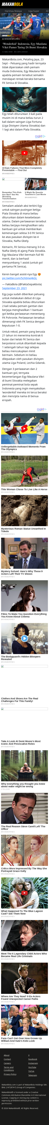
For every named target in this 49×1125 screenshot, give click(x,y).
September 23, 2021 (14, 288)
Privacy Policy (10, 1074)
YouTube (32, 1067)
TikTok (31, 1071)
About (6, 1055)
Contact (7, 1059)
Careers (7, 1063)
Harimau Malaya (13, 10)
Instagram (33, 1063)
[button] (24, 99)
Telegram (32, 1075)
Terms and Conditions (9, 1069)
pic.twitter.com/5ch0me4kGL (19, 278)
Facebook (32, 1059)
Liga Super (33, 10)
